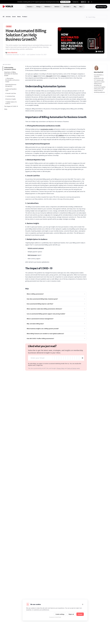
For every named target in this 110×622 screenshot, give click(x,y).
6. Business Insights (10, 99)
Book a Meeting (65, 2)
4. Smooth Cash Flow (10, 93)
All (3, 16)
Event (14, 16)
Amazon (63, 76)
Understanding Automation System (10, 68)
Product (24, 16)
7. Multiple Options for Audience (11, 102)
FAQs (5, 109)
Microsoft (49, 76)
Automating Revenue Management (10, 85)
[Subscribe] (82, 358)
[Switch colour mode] (88, 2)
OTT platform (60, 135)
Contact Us (75, 2)
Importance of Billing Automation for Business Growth (11, 73)
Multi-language (32, 255)
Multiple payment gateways (36, 248)
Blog (75, 6)
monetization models (46, 129)
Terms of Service (71, 368)
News (19, 16)
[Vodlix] (8, 6)
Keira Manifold (12, 53)
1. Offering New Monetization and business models (12, 80)
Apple (35, 76)
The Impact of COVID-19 (11, 106)
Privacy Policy (60, 368)
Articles (8, 16)
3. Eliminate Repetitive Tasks (11, 89)
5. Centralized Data (10, 96)
